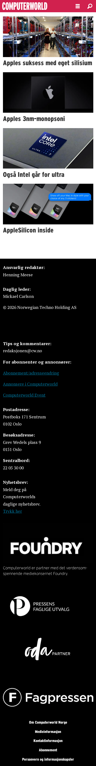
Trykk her (12, 511)
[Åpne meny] (77, 6)
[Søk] (90, 6)
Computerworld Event (24, 395)
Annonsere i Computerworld (30, 384)
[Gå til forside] (33, 6)
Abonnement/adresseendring (31, 373)
